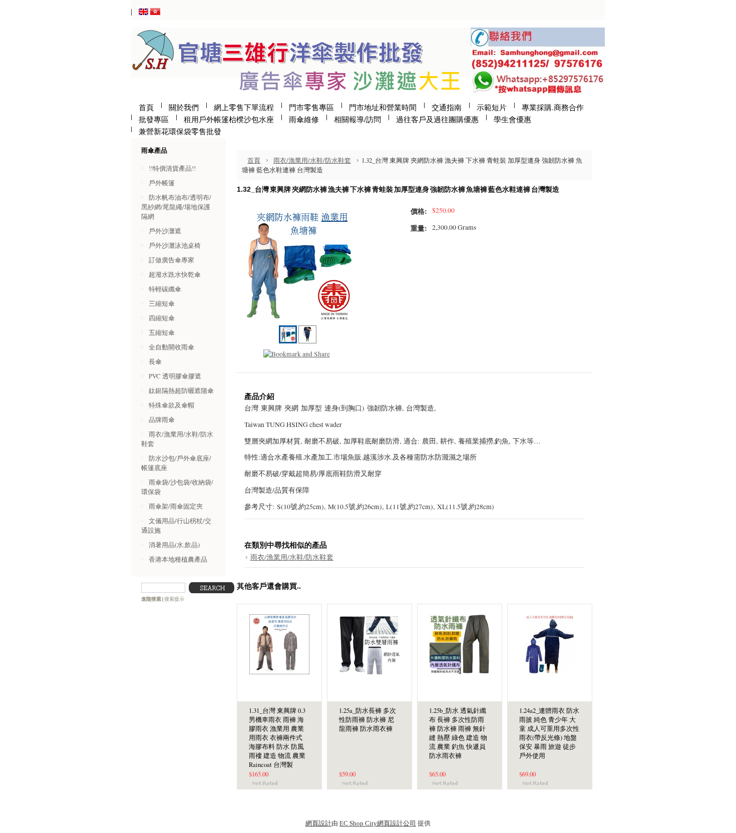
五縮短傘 (162, 332)
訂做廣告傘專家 (171, 259)
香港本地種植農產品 (178, 559)
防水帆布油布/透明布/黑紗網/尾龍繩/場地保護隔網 (176, 207)
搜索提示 (174, 599)
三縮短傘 (162, 303)
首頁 (253, 160)
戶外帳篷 (162, 182)
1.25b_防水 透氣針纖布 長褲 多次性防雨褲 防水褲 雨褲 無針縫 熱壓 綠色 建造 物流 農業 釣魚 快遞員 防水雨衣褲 (458, 733)
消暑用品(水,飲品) (174, 544)
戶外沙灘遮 (165, 230)
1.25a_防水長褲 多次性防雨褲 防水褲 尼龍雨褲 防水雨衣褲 (367, 719)
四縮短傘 (162, 317)
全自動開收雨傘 (171, 346)
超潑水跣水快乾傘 (175, 274)
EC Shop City (358, 823)
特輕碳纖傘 (165, 288)
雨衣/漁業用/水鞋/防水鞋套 (312, 160)
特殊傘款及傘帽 (171, 404)
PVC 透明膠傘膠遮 (175, 375)
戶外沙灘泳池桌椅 (175, 245)
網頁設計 (318, 823)
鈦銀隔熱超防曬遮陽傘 (181, 390)
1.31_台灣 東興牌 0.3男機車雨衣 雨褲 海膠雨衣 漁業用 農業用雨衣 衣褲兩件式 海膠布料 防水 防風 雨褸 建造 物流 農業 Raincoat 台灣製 (277, 737)
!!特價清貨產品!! (172, 168)
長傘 (155, 361)
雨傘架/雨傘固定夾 (176, 506)
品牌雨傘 (162, 419)
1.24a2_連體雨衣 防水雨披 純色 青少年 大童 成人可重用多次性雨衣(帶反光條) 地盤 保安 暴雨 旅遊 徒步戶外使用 (549, 733)
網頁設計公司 (396, 823)
